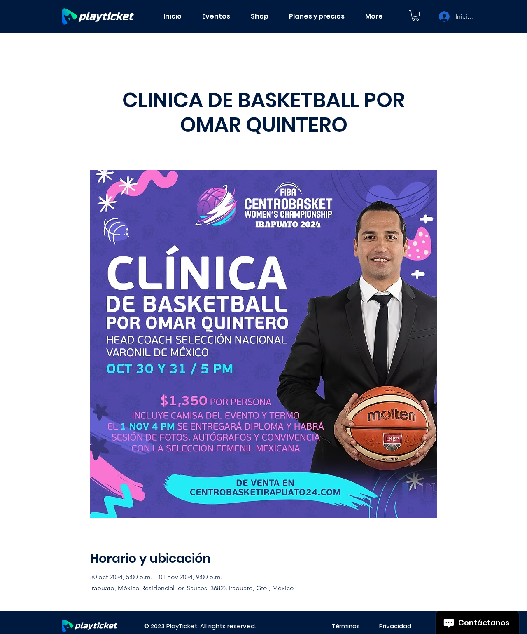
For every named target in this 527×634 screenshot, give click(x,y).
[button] (415, 15)
